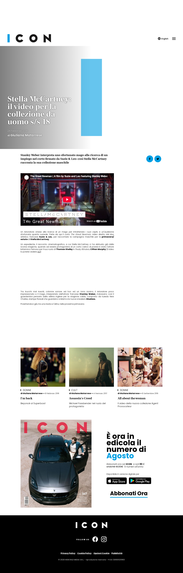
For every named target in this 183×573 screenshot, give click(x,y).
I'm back (26, 398)
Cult (74, 390)
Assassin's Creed (80, 398)
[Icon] (29, 41)
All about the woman (132, 398)
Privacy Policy (68, 553)
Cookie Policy (84, 553)
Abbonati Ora (129, 493)
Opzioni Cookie (101, 553)
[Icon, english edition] (163, 38)
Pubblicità (116, 553)
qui (38, 251)
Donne (27, 390)
